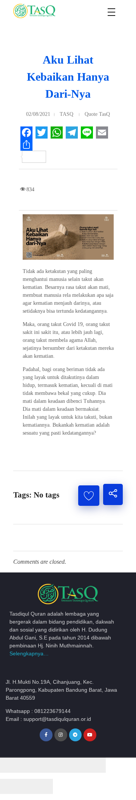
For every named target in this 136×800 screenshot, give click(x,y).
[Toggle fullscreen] (66, 765)
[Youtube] (89, 734)
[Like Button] (89, 496)
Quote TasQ (97, 114)
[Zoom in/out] (92, 765)
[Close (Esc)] (13, 765)
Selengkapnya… (29, 653)
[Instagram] (60, 734)
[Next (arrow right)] (39, 786)
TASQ (66, 114)
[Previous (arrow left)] (13, 786)
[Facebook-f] (46, 734)
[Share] (39, 765)
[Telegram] (75, 734)
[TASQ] (43, 11)
